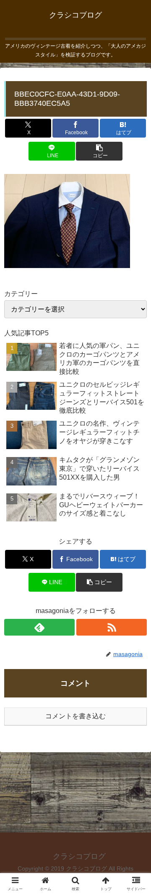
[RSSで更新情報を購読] (111, 627)
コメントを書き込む (75, 716)
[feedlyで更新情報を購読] (39, 627)
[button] (99, 151)
